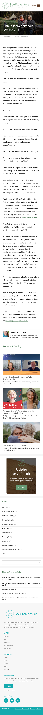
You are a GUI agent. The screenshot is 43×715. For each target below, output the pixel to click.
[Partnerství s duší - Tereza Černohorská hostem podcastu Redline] (21, 398)
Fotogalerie (7, 648)
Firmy (5, 666)
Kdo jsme (7, 636)
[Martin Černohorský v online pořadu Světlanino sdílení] (21, 364)
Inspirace (7, 642)
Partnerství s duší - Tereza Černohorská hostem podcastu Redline (18, 412)
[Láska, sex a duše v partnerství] (21, 432)
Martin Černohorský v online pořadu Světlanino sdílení (17, 378)
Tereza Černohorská (22, 36)
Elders (6, 663)
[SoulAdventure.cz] (15, 5)
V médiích (5, 541)
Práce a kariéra (7, 520)
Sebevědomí (6, 533)
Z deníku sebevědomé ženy (11, 549)
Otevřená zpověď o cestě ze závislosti (14, 594)
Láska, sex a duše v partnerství (15, 445)
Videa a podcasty (7, 545)
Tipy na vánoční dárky (9, 589)
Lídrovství (5, 507)
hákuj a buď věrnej (29, 218)
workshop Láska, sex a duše (17, 321)
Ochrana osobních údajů (22, 709)
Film (5, 639)
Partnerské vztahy (8, 516)
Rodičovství (6, 528)
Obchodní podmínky (35, 709)
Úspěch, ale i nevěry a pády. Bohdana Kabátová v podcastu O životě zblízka (21, 578)
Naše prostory (8, 645)
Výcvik (6, 660)
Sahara (6, 657)
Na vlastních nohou (8, 511)
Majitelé (6, 669)
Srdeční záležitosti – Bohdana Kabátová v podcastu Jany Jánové (20, 598)
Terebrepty (5, 537)
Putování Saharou (7, 524)
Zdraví (4, 554)
